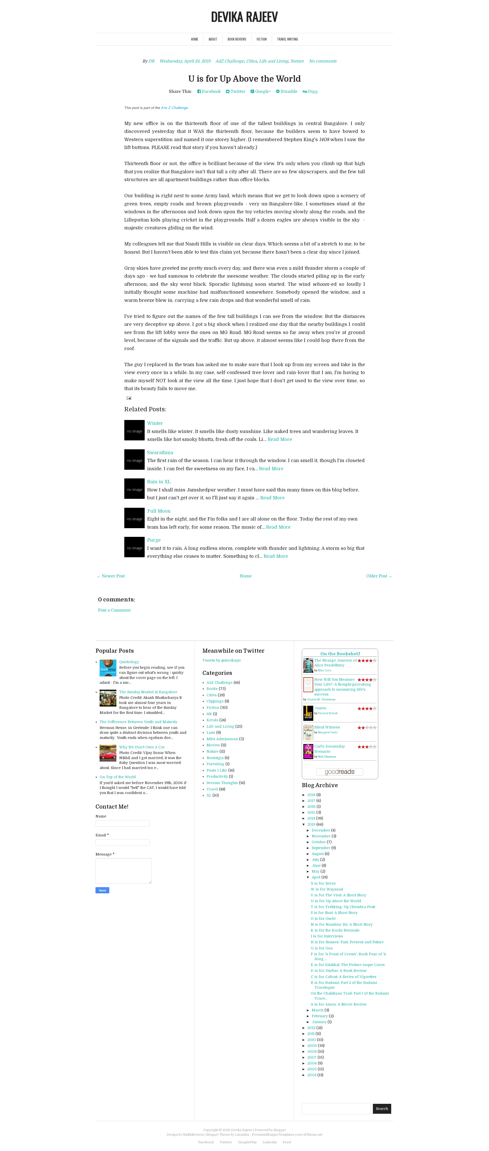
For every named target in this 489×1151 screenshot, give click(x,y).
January (319, 1022)
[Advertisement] (361, 1090)
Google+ (262, 91)
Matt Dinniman (327, 756)
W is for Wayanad (327, 889)
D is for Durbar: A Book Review (338, 971)
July (315, 860)
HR (209, 714)
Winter (155, 423)
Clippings (215, 701)
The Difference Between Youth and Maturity (138, 722)
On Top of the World (118, 777)
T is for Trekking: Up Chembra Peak (343, 907)
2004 (311, 1075)
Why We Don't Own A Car (142, 747)
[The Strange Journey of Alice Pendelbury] (308, 665)
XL (209, 795)
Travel (212, 789)
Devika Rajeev (244, 16)
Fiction (262, 39)
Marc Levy (324, 670)
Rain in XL (159, 481)
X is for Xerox (323, 883)
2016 (311, 807)
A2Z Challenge (229, 61)
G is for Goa (322, 948)
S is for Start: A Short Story (334, 913)
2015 (311, 812)
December (321, 830)
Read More (280, 439)
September (321, 848)
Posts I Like (217, 770)
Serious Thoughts (222, 783)
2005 (312, 1069)
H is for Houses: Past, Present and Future (347, 942)
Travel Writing (287, 39)
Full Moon (159, 511)
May (315, 871)
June (316, 865)
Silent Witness (327, 727)
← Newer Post (111, 576)
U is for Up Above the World (244, 79)
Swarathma (160, 452)
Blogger (280, 1130)
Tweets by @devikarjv (221, 660)
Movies (213, 745)
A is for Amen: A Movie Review (338, 1004)
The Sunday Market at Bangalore (148, 692)
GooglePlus (247, 1142)
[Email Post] (128, 398)
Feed (287, 1142)
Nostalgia (215, 758)
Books (212, 689)
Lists (211, 733)
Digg (312, 91)
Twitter (237, 91)
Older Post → (379, 576)
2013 (311, 824)
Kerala (212, 720)
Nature (297, 61)
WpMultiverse (193, 1134)
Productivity (217, 776)
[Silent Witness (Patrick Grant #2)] (308, 733)
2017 (311, 801)
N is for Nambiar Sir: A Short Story (342, 924)
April (316, 877)
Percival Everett (327, 713)
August (318, 854)
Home (194, 39)
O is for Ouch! (323, 919)
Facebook (211, 91)
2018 (311, 795)
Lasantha (242, 1134)
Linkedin (270, 1142)
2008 (312, 1051)
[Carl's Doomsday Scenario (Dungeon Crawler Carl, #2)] (308, 751)
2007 (312, 1057)
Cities (251, 61)
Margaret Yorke (327, 732)
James (320, 708)
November (321, 836)
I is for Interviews (327, 936)
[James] (308, 713)
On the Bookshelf (340, 653)
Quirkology (129, 662)
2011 (311, 1034)
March (317, 1010)
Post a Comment (114, 610)
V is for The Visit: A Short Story (338, 895)
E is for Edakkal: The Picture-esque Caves (348, 965)
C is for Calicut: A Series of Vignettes (343, 977)
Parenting (215, 764)
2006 (312, 1063)
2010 (311, 1040)
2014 (311, 818)
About (213, 39)
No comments (322, 61)
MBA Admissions (222, 739)
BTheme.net (313, 1134)
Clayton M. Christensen (321, 699)
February (320, 1016)
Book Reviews (237, 39)
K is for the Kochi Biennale (335, 930)
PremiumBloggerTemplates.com (277, 1134)
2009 (312, 1046)
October (319, 842)
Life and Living (273, 61)
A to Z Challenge (174, 108)
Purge (154, 540)
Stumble (288, 91)
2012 (311, 1028)
